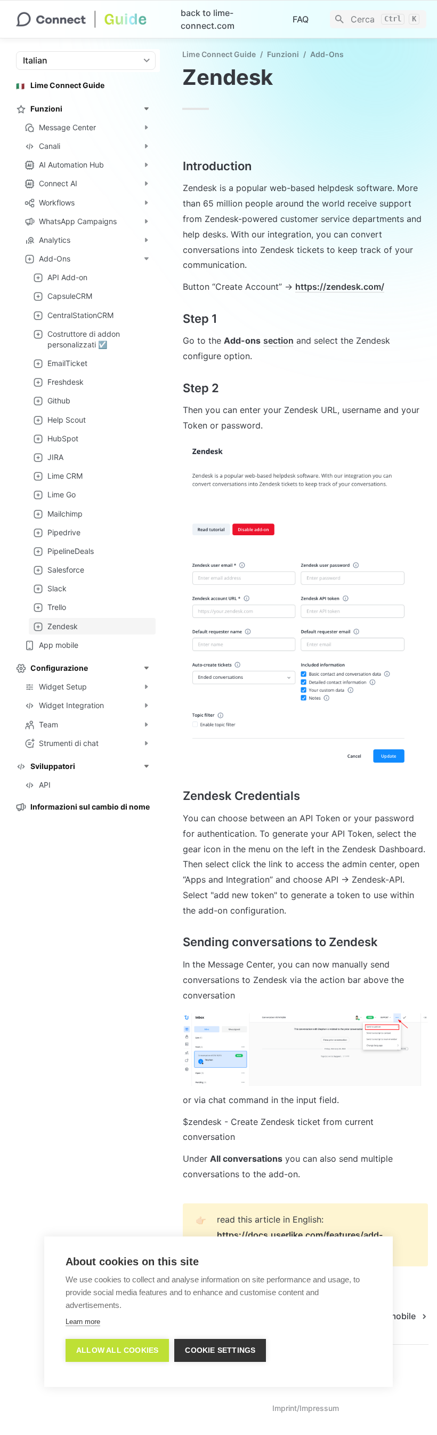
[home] (90, 19)
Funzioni (283, 54)
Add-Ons (327, 54)
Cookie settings (220, 1350)
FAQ (301, 19)
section (278, 340)
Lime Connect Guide (219, 54)
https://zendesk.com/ (339, 286)
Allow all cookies (117, 1350)
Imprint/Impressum (305, 1408)
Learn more (83, 1322)
